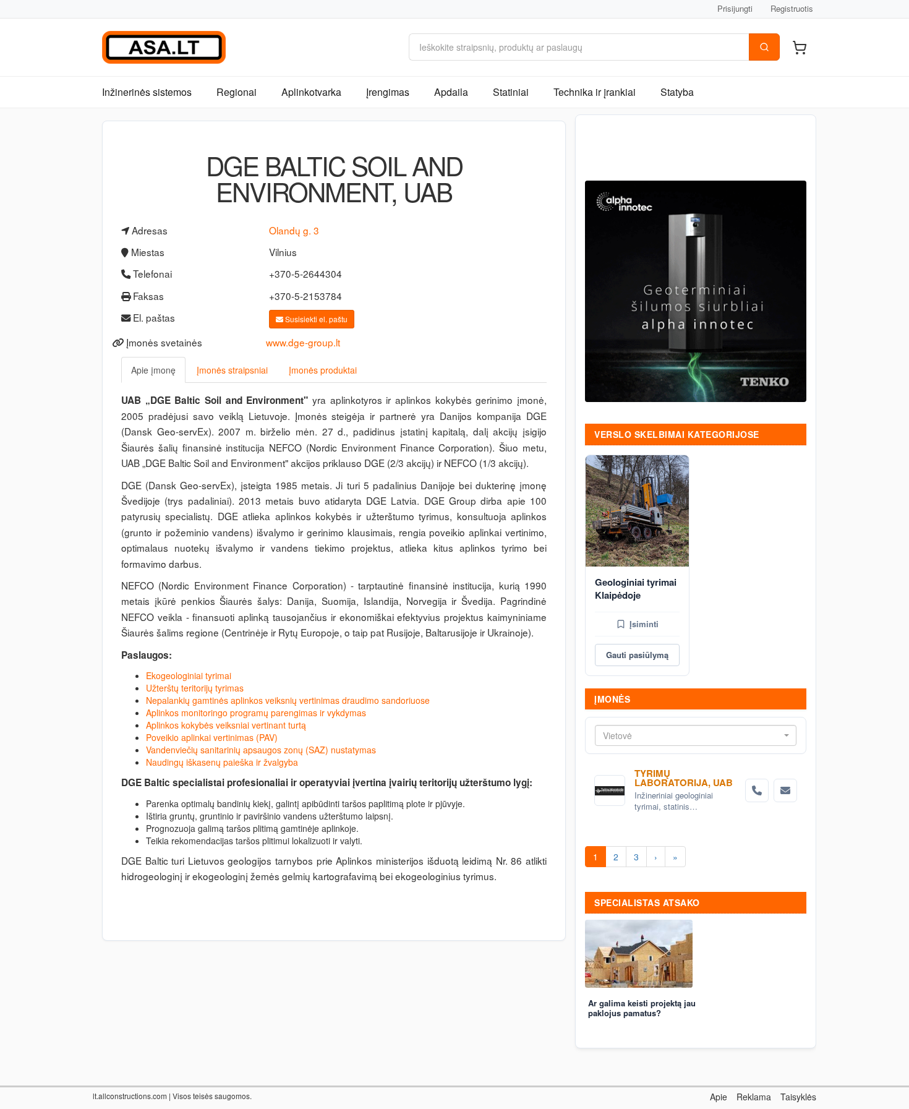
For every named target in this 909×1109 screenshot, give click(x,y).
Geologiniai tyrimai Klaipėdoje (635, 588)
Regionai (236, 92)
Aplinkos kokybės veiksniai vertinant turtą (226, 725)
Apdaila (451, 92)
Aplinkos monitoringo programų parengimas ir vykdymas (256, 712)
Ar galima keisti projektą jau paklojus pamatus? (642, 1008)
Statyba (677, 92)
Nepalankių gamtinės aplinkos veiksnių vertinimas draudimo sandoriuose (288, 700)
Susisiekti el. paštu (315, 319)
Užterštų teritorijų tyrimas (195, 688)
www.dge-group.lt (303, 342)
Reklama (753, 1096)
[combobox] (695, 735)
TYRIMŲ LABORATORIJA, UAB (683, 777)
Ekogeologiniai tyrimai (188, 675)
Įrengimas (387, 92)
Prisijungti (735, 8)
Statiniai (511, 92)
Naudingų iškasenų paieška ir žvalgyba (222, 762)
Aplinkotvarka (311, 92)
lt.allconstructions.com (130, 1095)
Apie (718, 1096)
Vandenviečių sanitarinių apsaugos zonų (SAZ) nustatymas (261, 749)
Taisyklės (798, 1096)
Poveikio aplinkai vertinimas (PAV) (212, 737)
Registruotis (791, 8)
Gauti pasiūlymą (637, 655)
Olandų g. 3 (294, 230)
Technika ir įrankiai (594, 92)
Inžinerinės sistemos (147, 92)
